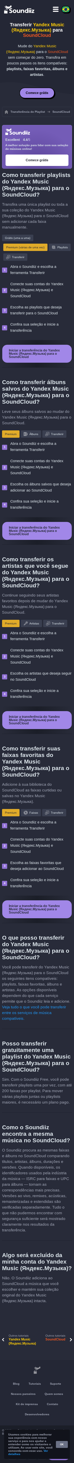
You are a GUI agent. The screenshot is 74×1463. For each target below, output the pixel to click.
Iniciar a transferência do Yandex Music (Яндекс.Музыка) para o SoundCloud (34, 354)
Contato (52, 1404)
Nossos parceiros (23, 1394)
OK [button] (62, 1444)
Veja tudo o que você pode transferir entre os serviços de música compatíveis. (34, 1013)
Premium (11, 434)
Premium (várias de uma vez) (25, 247)
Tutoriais (35, 1383)
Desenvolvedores (37, 1414)
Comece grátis (37, 93)
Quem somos (54, 1394)
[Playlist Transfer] (19, 9)
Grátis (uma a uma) (17, 238)
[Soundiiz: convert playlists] (37, 1370)
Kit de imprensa (27, 1404)
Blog (16, 1383)
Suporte (55, 1383)
